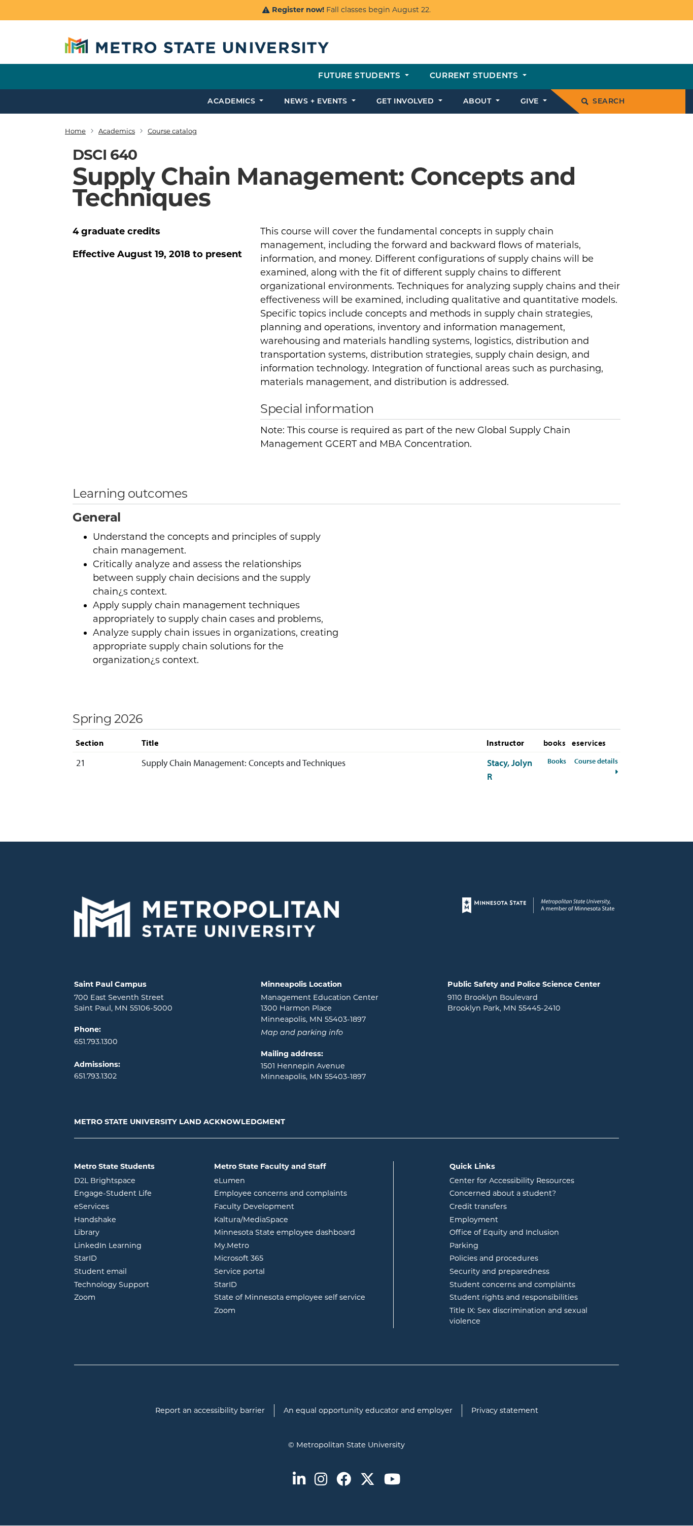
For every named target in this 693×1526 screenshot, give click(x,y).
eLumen (270, 1180)
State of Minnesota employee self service (300, 1297)
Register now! (298, 9)
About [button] (478, 102)
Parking (463, 1245)
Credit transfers (478, 1206)
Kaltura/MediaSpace (292, 1219)
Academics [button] (232, 102)
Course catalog (172, 131)
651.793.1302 (95, 1076)
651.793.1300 (96, 1041)
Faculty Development (254, 1206)
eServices (132, 1206)
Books (556, 761)
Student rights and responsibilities (513, 1297)
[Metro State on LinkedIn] (299, 1480)
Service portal (280, 1271)
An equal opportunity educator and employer (368, 1410)
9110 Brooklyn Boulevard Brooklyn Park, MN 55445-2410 (504, 1003)
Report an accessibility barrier (210, 1410)
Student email (136, 1271)
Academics (116, 131)
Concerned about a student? (502, 1193)
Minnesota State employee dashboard (300, 1232)
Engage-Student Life (136, 1193)
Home (75, 131)
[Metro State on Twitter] (367, 1480)
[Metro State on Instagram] (321, 1480)
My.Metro (272, 1245)
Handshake (136, 1219)
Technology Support (111, 1284)
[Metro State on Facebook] (343, 1480)
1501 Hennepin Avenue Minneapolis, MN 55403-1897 (313, 1071)
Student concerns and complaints (512, 1284)
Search (609, 102)
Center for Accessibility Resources (511, 1180)
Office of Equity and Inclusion (504, 1232)
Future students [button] (360, 76)
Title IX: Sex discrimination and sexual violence (518, 1316)
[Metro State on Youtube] (392, 1480)
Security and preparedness (499, 1271)
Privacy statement (504, 1410)
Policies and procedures (493, 1258)
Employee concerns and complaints (280, 1193)
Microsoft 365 (279, 1258)
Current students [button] (475, 76)
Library (127, 1232)
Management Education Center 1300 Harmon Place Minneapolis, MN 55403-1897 (319, 1008)
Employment (473, 1219)
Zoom (125, 1297)
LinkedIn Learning (136, 1245)
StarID (126, 1258)
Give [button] (531, 102)
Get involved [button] (406, 102)
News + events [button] (317, 102)
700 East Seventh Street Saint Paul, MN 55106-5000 (123, 1003)
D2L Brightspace (136, 1180)
